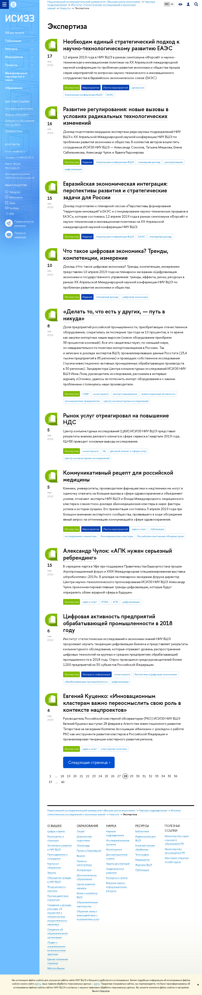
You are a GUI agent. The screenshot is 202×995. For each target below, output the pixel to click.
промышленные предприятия (82, 401)
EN (172, 4)
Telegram (14, 192)
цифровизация (73, 169)
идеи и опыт (139, 529)
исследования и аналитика (80, 536)
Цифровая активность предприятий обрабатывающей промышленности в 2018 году (117, 623)
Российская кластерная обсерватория (160, 536)
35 (169, 776)
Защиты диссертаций (118, 863)
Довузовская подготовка (84, 838)
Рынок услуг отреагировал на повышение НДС (116, 419)
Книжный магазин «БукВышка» (145, 847)
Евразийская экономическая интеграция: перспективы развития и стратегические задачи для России (115, 190)
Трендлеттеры (13, 131)
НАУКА (111, 826)
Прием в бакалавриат (89, 850)
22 (87, 776)
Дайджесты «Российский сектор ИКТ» (19, 123)
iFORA (104, 602)
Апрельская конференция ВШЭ (83, 94)
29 (131, 776)
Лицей (80, 831)
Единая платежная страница (57, 961)
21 (81, 776)
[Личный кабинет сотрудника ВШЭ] (188, 4)
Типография (142, 854)
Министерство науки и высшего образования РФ (177, 840)
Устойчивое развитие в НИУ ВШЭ (59, 847)
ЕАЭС (110, 94)
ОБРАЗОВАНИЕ (87, 826)
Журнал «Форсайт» (17, 114)
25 (106, 776)
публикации (157, 529)
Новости (114, 814)
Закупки (51, 872)
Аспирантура (84, 870)
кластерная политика (114, 749)
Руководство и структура (55, 838)
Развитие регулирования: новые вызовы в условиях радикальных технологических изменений (115, 116)
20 (75, 776)
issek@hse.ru (18, 151)
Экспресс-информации (19, 108)
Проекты (11, 65)
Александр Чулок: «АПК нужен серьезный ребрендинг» (117, 554)
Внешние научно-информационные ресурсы (116, 887)
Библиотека (142, 831)
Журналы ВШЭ (143, 864)
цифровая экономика (135, 297)
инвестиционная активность (158, 394)
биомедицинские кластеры (117, 536)
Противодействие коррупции (57, 898)
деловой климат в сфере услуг (128, 451)
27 (119, 776)
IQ (104, 451)
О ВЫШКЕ (54, 826)
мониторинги (101, 394)
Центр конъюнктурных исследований (126, 401)
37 (50, 782)
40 (63, 782)
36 (175, 776)
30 (138, 776)
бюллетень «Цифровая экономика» (156, 674)
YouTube (14, 208)
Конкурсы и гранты (117, 877)
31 (144, 776)
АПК (115, 602)
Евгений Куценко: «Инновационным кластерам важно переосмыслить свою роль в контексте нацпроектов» (122, 702)
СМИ (86, 394)
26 (112, 776)
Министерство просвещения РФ (175, 851)
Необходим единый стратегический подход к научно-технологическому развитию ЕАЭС (121, 45)
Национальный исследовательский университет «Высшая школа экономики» (91, 810)
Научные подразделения (153, 810)
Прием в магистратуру (84, 863)
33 (157, 776)
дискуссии (138, 87)
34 (163, 776)
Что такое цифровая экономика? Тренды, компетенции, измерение (115, 254)
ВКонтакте (15, 197)
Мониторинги (114, 849)
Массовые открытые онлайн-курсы (177, 860)
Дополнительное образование (87, 877)
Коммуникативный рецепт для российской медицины (118, 476)
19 (68, 776)
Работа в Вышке (56, 968)
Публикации (13, 41)
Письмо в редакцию (20, 235)
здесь (38, 983)
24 (100, 776)
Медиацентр (142, 859)
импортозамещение (125, 394)
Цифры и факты (56, 831)
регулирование (174, 162)
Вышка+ (81, 855)
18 (62, 776)
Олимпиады (83, 845)
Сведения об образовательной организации (57, 933)
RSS (11, 213)
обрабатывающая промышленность (86, 681)
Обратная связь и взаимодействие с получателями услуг (88, 915)
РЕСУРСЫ (142, 826)
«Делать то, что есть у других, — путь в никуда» (114, 314)
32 (150, 776)
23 (94, 776)
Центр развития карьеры (86, 886)
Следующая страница (88, 762)
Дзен (12, 203)
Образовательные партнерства (87, 904)
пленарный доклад (149, 162)
